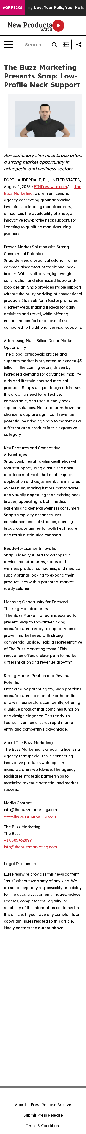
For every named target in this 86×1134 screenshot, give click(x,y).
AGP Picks (12, 8)
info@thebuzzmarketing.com (30, 847)
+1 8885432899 (18, 840)
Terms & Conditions (43, 1125)
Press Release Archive (51, 1104)
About (20, 1104)
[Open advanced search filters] (65, 44)
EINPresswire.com (50, 186)
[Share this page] (78, 44)
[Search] (54, 44)
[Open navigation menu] (8, 44)
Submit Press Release (43, 1115)
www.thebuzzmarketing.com (30, 816)
